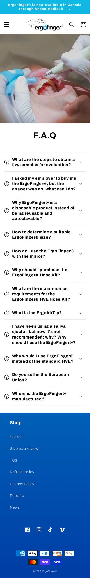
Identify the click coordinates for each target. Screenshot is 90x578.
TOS (14, 460)
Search (16, 437)
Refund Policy (22, 472)
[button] (6, 24)
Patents (17, 496)
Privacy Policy (22, 484)
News (15, 507)
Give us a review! (25, 449)
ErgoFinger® (49, 571)
